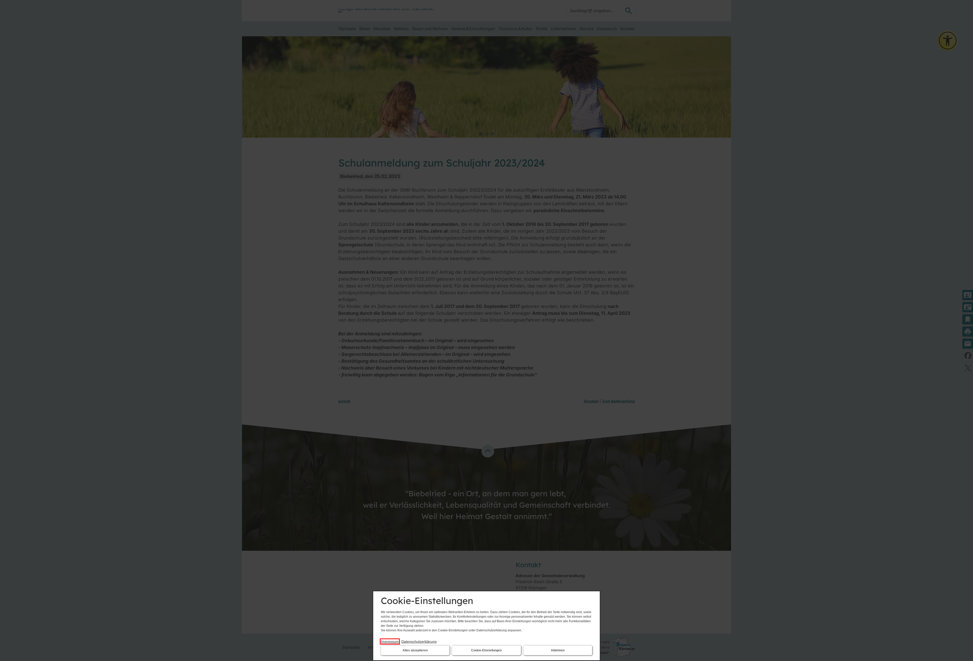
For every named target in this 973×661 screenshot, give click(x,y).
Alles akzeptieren (415, 650)
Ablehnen (558, 650)
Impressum (390, 641)
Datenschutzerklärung (419, 641)
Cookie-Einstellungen (486, 650)
